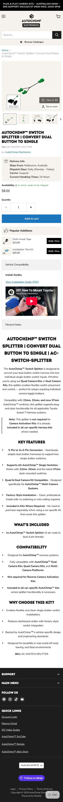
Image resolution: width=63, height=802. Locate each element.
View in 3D (52, 100)
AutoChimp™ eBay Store (15, 751)
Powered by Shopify (31, 795)
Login (13, 789)
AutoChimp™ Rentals (13, 744)
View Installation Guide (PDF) (22, 282)
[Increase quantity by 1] (31, 207)
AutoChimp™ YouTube (14, 736)
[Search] (56, 35)
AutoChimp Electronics (18, 152)
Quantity (6, 200)
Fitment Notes (13, 324)
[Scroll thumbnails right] (60, 119)
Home (5, 50)
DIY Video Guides (11, 730)
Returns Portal (9, 723)
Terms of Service (45, 789)
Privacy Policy (26, 789)
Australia (30, 765)
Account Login (9, 717)
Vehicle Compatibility (17, 264)
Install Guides (14, 275)
